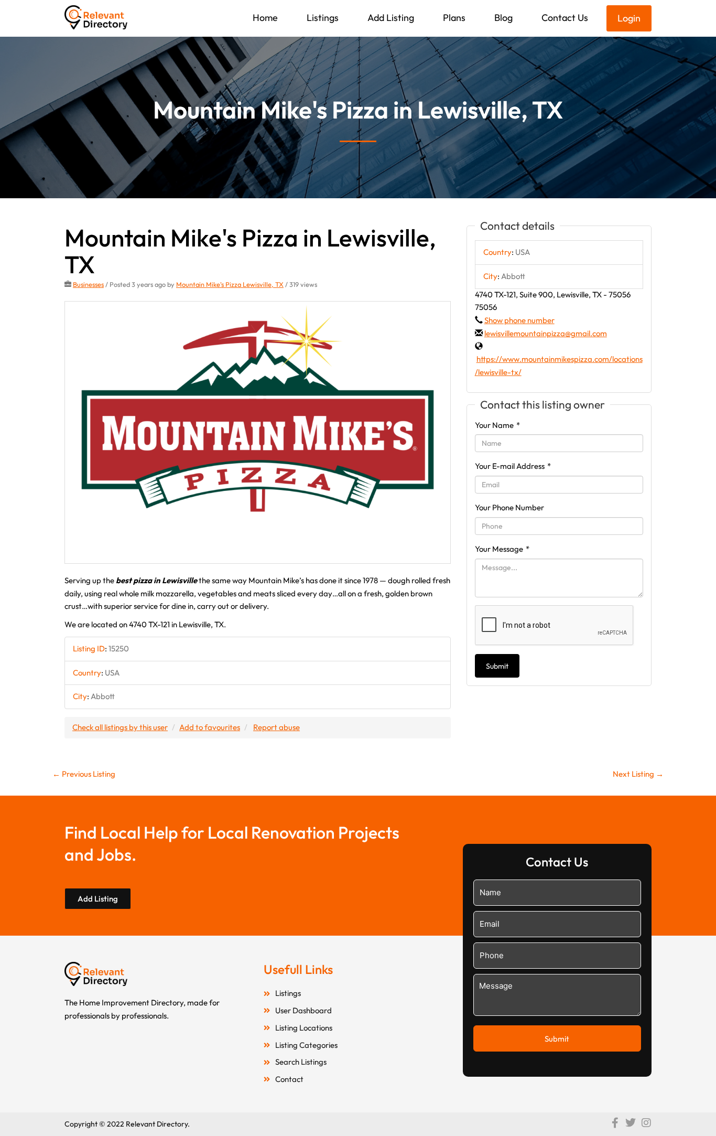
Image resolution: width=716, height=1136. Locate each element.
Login (629, 18)
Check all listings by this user (120, 727)
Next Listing (638, 774)
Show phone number (519, 320)
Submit (497, 666)
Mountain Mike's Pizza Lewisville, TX (230, 284)
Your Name (497, 425)
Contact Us (564, 18)
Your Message (502, 549)
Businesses (88, 284)
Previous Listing (83, 774)
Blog (503, 18)
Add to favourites (209, 727)
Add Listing (390, 18)
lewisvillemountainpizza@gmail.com (545, 333)
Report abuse (276, 727)
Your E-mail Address (513, 466)
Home (265, 18)
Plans (454, 18)
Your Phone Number (509, 507)
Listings (323, 18)
